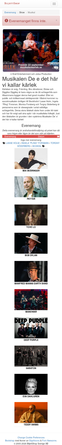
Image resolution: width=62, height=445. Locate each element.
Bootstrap (9, 440)
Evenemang (10, 12)
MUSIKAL (37, 145)
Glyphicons (34, 440)
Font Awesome (49, 440)
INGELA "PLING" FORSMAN (35, 142)
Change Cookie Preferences (31, 437)
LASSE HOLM (12, 142)
